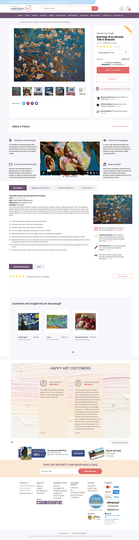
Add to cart (113, 70)
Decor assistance (77, 495)
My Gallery (91, 486)
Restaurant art (59, 488)
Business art (58, 493)
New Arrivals (95, 15)
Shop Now (78, 453)
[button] (113, 405)
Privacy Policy (63, 533)
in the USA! (109, 258)
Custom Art (107, 15)
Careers (39, 488)
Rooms (35, 15)
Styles (52, 15)
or (118, 64)
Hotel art (57, 486)
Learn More (113, 99)
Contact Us (74, 487)
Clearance (84, 15)
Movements (61, 15)
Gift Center (28, 22)
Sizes (27, 15)
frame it (113, 79)
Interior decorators (60, 490)
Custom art (57, 498)
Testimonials (75, 497)
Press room (40, 493)
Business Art (118, 15)
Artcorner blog (42, 490)
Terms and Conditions (79, 533)
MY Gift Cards (92, 488)
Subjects (43, 15)
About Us (40, 486)
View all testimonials (119, 442)
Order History (92, 490)
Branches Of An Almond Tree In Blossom (57, 22)
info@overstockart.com (26, 493)
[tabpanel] (28, 327)
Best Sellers (72, 15)
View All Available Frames (120, 126)
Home (22, 22)
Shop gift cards (59, 495)
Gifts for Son (38, 22)
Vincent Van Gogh (19, 198)
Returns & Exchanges (78, 492)
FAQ (72, 490)
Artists (20, 15)
